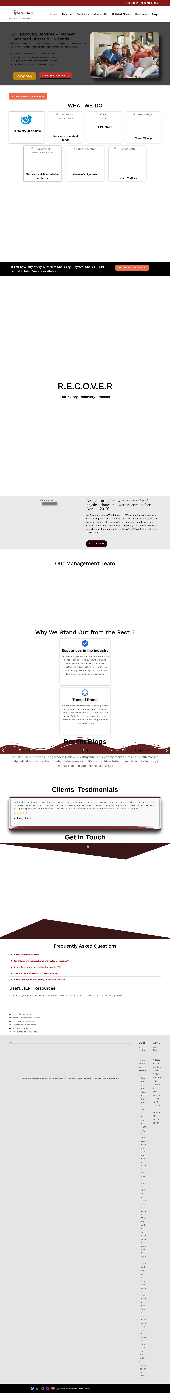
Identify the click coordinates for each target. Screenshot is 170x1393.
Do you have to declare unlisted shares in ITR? (37, 967)
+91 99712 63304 (156, 1119)
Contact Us (100, 14)
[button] (3, 750)
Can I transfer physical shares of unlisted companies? (41, 961)
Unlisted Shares (121, 14)
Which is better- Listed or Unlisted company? (36, 973)
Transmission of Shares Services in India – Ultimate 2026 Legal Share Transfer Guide (143, 1190)
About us (67, 14)
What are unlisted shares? (26, 954)
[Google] (43, 1388)
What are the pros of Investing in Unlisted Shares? (39, 979)
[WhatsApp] (58, 1388)
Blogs (155, 14)
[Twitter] (33, 1388)
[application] (88, 14)
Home (53, 14)
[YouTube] (53, 1388)
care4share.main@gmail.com (156, 1102)
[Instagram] (48, 1388)
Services (82, 14)
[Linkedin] (38, 1388)
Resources (141, 14)
